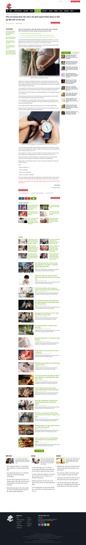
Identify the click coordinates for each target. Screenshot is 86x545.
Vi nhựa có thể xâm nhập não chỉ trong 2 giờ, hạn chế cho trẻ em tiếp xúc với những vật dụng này (43, 476)
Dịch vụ (60, 10)
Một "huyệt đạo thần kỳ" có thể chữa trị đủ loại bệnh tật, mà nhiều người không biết (18, 468)
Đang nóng (75, 52)
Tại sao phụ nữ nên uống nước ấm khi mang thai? (30, 33)
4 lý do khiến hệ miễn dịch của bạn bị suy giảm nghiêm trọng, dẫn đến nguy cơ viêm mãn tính (47, 302)
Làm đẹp (31, 10)
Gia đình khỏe (37, 10)
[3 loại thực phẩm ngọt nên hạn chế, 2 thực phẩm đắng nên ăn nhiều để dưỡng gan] (22, 255)
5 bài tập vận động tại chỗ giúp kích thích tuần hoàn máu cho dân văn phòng (46, 402)
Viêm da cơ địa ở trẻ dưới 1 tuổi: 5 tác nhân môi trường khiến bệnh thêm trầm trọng (54, 248)
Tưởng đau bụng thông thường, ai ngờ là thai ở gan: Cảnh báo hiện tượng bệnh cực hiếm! (72, 75)
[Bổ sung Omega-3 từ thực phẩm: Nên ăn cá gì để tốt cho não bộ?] (26, 430)
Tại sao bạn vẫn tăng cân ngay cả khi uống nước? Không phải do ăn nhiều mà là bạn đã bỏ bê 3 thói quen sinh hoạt (68, 484)
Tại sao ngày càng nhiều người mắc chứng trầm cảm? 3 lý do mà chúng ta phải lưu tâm (54, 256)
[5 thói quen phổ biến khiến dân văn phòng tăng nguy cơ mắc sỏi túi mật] (44, 241)
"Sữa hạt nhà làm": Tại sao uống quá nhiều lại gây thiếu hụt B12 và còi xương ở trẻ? (72, 100)
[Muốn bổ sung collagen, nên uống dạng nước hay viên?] (26, 367)
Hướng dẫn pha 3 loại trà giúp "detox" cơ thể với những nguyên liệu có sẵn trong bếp (71, 56)
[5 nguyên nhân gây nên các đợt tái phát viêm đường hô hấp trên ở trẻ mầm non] (26, 280)
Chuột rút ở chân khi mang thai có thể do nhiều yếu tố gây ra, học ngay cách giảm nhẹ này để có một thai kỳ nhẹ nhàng (47, 461)
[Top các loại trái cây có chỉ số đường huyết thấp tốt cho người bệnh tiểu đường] (26, 442)
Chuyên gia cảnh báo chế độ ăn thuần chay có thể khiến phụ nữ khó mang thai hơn (37, 37)
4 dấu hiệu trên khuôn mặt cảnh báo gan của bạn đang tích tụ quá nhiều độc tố (72, 62)
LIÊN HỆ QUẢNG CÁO (43, 515)
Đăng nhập (66, 10)
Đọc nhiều (66, 52)
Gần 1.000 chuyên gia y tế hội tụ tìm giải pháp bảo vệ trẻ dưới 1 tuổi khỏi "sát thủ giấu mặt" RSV (46, 264)
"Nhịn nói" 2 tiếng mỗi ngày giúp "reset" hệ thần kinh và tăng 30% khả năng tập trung (72, 88)
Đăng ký (72, 10)
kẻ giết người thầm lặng (38, 193)
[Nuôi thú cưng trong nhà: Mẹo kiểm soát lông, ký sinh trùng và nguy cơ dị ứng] (26, 417)
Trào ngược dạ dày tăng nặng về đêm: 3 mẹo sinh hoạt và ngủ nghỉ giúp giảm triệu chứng (47, 377)
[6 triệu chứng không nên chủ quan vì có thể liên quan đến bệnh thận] (22, 207)
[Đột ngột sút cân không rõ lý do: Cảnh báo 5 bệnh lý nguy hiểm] (26, 317)
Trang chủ (8, 13)
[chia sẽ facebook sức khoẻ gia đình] (39, 524)
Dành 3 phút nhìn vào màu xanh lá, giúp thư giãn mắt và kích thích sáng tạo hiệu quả (72, 68)
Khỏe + (36, 268)
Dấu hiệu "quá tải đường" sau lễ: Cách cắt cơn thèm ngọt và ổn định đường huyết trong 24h (71, 81)
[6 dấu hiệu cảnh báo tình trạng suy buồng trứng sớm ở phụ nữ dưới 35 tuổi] (26, 292)
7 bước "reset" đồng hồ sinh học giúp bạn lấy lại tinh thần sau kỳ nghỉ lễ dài (72, 94)
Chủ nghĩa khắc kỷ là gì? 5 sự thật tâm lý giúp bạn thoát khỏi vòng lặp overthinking (18, 474)
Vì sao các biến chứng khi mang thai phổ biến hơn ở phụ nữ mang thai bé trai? (36, 35)
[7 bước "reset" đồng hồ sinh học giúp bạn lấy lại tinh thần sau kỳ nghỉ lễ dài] (63, 94)
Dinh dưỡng (25, 10)
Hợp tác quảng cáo (75, 1)
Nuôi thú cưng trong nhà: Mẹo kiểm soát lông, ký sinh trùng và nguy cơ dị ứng (47, 414)
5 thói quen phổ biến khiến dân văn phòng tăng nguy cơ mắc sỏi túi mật (54, 241)
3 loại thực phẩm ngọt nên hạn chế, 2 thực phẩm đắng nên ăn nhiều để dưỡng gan (33, 256)
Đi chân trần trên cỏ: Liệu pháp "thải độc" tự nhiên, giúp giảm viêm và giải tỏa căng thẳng (72, 106)
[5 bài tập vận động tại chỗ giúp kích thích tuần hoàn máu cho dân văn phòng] (26, 405)
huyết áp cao (50, 193)
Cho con (50, 10)
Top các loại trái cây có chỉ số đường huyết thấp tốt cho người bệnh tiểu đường (46, 439)
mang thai (54, 39)
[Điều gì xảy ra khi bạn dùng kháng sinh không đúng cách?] (44, 220)
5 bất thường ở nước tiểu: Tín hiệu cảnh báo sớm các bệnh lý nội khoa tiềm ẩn (33, 241)
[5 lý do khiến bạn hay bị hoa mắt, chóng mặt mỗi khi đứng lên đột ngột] (26, 392)
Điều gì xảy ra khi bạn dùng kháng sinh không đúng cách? (53, 220)
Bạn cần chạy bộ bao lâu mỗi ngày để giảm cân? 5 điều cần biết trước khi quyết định (73, 460)
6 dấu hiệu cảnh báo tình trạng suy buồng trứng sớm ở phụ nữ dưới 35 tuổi (47, 289)
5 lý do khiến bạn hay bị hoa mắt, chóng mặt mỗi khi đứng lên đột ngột (46, 388)
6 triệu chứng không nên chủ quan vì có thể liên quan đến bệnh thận (10, 33)
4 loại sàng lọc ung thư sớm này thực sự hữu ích (10, 42)
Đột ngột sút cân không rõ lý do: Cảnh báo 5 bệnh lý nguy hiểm (47, 313)
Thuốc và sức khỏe (18, 10)
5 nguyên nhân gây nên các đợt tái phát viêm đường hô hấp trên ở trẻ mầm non (47, 277)
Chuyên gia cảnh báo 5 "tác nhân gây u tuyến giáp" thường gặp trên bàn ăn (72, 112)
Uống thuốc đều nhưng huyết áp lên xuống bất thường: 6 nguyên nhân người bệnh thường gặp (33, 248)
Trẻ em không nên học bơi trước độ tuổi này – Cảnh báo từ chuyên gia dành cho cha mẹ (43, 489)
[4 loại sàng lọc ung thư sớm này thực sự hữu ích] (22, 213)
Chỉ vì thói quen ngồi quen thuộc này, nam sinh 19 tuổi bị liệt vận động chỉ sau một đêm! (11, 52)
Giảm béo (56, 10)
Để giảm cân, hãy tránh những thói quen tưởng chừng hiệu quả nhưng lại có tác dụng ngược (68, 468)
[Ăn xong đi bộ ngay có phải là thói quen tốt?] (44, 207)
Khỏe (10, 11)
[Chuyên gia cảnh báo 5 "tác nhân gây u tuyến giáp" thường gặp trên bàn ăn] (63, 113)
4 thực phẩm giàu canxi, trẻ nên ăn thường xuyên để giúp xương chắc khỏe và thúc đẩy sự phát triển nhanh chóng (43, 469)
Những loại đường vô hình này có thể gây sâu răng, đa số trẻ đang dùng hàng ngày (43, 482)
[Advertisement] (39, 232)
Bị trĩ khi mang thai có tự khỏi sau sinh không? (10, 47)
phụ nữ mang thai (25, 193)
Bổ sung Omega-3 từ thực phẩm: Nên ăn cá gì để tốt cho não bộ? (47, 426)
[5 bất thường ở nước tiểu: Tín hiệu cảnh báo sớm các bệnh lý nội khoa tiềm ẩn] (22, 241)
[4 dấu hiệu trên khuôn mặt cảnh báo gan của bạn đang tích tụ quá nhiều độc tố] (63, 63)
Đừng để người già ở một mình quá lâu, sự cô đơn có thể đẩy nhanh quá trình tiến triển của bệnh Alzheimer (18, 489)
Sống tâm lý (44, 10)
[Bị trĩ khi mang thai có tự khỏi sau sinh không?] (44, 213)
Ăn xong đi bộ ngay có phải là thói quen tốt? (11, 38)
